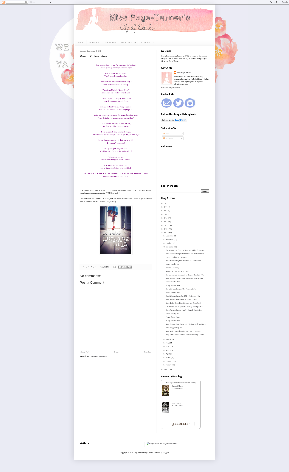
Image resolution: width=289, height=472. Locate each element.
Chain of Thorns (177, 386)
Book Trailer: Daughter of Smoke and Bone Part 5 (183, 260)
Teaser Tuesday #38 (173, 313)
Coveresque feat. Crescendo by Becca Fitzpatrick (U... (185, 275)
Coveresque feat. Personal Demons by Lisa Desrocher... (185, 250)
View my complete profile (170, 87)
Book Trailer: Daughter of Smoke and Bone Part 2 (183, 331)
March (168, 357)
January (169, 364)
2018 (166, 207)
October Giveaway (172, 267)
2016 (166, 214)
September (170, 246)
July (167, 342)
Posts (167, 133)
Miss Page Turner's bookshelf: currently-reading (181, 383)
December (170, 235)
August (169, 339)
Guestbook (110, 42)
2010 (166, 369)
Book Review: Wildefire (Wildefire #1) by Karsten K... (185, 278)
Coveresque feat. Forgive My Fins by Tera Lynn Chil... (185, 306)
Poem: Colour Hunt (173, 317)
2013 (166, 225)
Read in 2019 (128, 42)
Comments (169, 138)
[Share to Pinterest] (130, 267)
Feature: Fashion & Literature (176, 257)
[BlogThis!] (122, 267)
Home (81, 42)
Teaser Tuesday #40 (173, 281)
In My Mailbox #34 (173, 320)
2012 (166, 229)
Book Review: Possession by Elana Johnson (181, 299)
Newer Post (85, 352)
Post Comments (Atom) (98, 356)
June (168, 346)
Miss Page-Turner (94, 267)
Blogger (165, 452)
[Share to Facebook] (127, 267)
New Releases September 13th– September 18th (183, 296)
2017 (166, 210)
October (169, 243)
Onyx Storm (176, 403)
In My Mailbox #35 (173, 285)
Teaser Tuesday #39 (173, 292)
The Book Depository (107, 201)
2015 (166, 218)
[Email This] (119, 267)
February (169, 361)
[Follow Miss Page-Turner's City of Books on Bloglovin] (174, 121)
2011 (166, 232)
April (168, 353)
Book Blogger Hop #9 (174, 327)
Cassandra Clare (178, 388)
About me (94, 42)
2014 (166, 221)
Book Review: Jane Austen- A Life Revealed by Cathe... (186, 324)
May (168, 350)
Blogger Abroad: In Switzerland (177, 271)
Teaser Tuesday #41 (173, 264)
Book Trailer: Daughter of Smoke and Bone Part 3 (183, 303)
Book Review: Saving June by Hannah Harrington (184, 310)
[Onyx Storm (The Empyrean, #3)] (165, 412)
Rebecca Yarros (178, 405)
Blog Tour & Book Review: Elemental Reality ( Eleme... (185, 334)
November (170, 239)
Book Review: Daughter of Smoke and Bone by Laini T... (186, 253)
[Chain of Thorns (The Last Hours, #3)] (165, 395)
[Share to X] (125, 267)
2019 (166, 203)
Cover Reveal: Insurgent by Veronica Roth (181, 289)
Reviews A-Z (148, 42)
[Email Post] (114, 267)
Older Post (147, 352)
